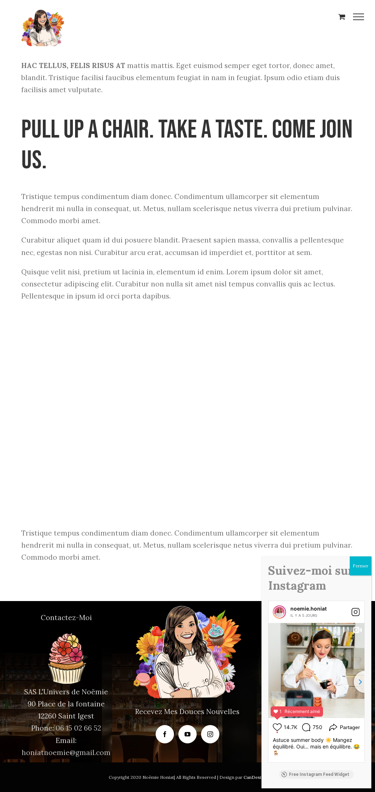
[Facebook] (165, 734)
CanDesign (255, 777)
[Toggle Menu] (358, 17)
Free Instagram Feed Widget (319, 774)
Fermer (360, 565)
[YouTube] (187, 734)
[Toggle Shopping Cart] (341, 16)
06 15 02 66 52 (78, 728)
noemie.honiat (308, 608)
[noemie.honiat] (279, 612)
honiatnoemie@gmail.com (66, 752)
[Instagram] (210, 734)
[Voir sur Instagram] (355, 612)
